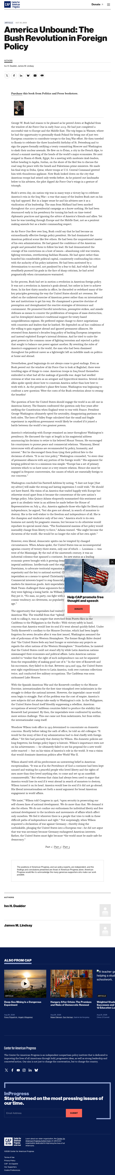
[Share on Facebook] (14, 75)
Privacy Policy (9, 1160)
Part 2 (57, 847)
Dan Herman (68, 1017)
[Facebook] (12, 1070)
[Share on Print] (42, 75)
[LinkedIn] (30, 1070)
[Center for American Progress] (7, 4)
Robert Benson (56, 1017)
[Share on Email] (35, 75)
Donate (96, 4)
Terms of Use (9, 1157)
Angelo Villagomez (25, 1017)
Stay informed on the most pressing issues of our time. (53, 1098)
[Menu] (108, 4)
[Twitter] (6, 1070)
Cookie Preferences (12, 1170)
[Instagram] (24, 1070)
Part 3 (66, 847)
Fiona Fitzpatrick (10, 1017)
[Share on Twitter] (7, 75)
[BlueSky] (36, 1070)
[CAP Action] (13, 1142)
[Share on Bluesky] (28, 75)
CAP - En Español (11, 1164)
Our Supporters (10, 1167)
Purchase (16, 93)
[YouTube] (18, 1070)
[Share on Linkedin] (21, 75)
